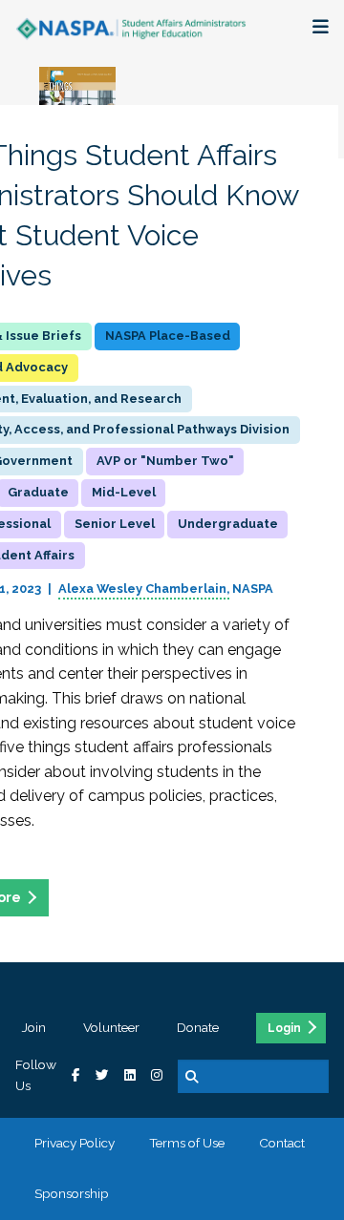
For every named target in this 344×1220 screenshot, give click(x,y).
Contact (282, 1142)
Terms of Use (187, 1142)
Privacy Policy (74, 1142)
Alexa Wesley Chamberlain (142, 588)
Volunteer (111, 1027)
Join (34, 1027)
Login (284, 1028)
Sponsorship (71, 1193)
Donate (198, 1027)
